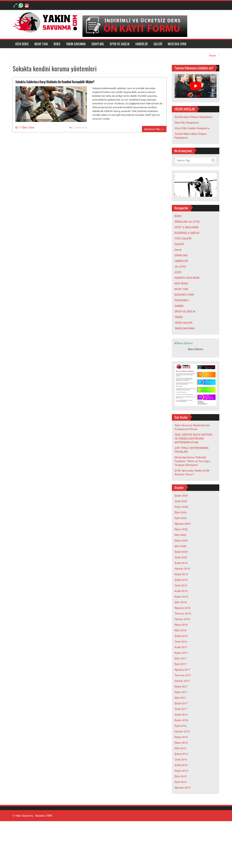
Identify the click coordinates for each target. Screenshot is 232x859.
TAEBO (179, 317)
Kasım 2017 (181, 652)
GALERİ (158, 43)
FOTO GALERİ (183, 238)
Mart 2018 (180, 630)
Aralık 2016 (181, 714)
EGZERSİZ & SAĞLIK (187, 233)
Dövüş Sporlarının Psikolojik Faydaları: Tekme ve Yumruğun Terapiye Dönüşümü (192, 461)
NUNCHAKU (182, 300)
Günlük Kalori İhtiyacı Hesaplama (193, 117)
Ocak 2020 (181, 557)
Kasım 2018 (181, 596)
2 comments (80, 127)
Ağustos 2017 (182, 669)
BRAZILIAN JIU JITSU (187, 221)
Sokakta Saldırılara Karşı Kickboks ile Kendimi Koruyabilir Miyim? (54, 81)
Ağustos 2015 (182, 787)
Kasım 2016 (181, 720)
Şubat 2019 (181, 579)
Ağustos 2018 (182, 608)
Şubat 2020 (181, 551)
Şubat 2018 (181, 636)
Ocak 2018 (181, 641)
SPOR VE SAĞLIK (120, 43)
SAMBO (179, 306)
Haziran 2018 (182, 619)
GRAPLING (98, 43)
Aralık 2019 (181, 563)
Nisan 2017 (181, 692)
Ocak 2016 (181, 759)
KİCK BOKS (22, 43)
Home (212, 55)
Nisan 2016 (181, 742)
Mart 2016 (180, 748)
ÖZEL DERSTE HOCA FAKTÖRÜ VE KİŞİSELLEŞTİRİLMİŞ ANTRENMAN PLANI (194, 438)
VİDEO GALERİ (183, 322)
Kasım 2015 (181, 770)
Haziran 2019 (182, 568)
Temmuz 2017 (183, 675)
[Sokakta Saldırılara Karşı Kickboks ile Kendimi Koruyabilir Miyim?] (51, 105)
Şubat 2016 (181, 754)
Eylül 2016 (181, 725)
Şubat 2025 (181, 495)
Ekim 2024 (181, 512)
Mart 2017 (180, 697)
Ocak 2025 (181, 501)
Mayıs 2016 (181, 737)
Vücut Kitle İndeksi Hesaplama (192, 128)
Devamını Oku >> (154, 129)
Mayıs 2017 (181, 686)
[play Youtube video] (196, 86)
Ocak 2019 (181, 585)
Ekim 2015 (181, 776)
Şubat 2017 (181, 703)
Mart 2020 (180, 546)
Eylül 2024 (181, 518)
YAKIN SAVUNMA (76, 43)
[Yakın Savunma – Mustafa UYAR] (46, 22)
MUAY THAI (41, 43)
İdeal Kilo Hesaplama (187, 122)
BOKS (57, 43)
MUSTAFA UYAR (177, 43)
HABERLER (141, 43)
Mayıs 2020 (181, 540)
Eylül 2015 (181, 782)
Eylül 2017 (181, 664)
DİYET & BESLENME (187, 227)
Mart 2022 (180, 535)
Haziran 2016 (182, 731)
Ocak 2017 (181, 709)
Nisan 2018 (181, 624)
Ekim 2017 (181, 658)
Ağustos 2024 (182, 523)
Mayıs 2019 (181, 574)
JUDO (178, 272)
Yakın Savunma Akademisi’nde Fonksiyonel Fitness (192, 427)
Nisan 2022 (181, 529)
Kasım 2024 (181, 506)
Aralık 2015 (181, 765)
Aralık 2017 (181, 647)
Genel (178, 249)
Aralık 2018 (181, 591)
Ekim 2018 (181, 602)
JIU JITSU (180, 266)
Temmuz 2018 (183, 613)
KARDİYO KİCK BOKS (187, 278)
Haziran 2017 (182, 681)
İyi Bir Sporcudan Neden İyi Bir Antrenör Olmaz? (192, 472)
